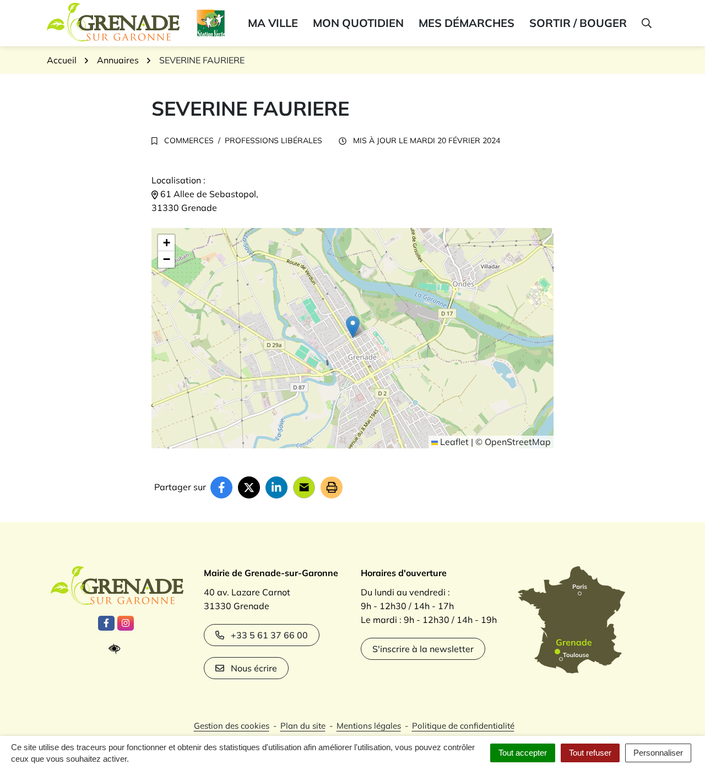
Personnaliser (658, 752)
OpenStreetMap (518, 441)
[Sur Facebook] (221, 487)
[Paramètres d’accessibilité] (117, 649)
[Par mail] (304, 487)
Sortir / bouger (578, 23)
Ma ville (273, 23)
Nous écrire (254, 668)
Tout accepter (522, 752)
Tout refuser (590, 752)
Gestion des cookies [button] (231, 725)
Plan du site (303, 725)
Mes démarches (466, 23)
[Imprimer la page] (332, 487)
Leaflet (453, 441)
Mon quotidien (358, 23)
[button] (645, 23)
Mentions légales (369, 725)
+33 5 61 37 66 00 (269, 635)
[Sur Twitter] (249, 487)
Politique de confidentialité (463, 725)
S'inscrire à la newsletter (423, 648)
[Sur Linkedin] (276, 487)
